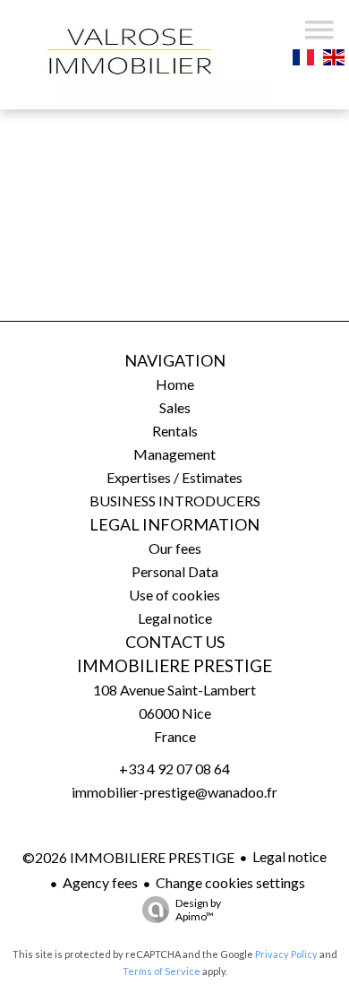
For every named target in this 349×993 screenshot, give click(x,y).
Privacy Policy (286, 954)
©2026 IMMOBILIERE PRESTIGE (128, 857)
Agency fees (100, 882)
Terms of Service (161, 971)
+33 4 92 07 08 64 (174, 768)
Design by (198, 909)
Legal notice (289, 856)
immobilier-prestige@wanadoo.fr (174, 791)
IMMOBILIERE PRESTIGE (174, 666)
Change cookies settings (230, 882)
